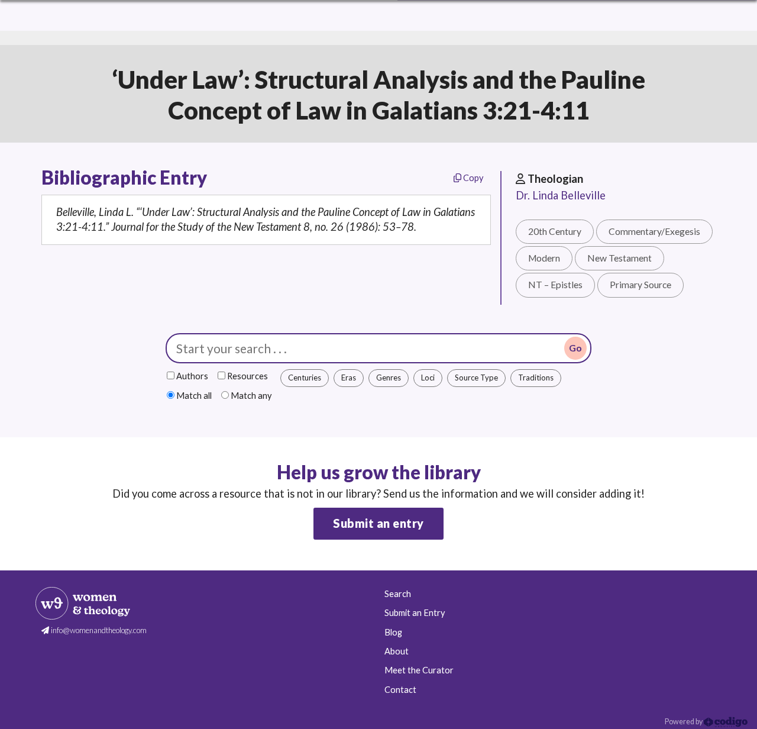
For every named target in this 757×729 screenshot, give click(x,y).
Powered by (684, 721)
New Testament (619, 258)
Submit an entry (378, 523)
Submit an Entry (414, 613)
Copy (472, 178)
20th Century (554, 231)
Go (575, 348)
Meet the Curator (419, 670)
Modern (544, 258)
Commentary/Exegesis (654, 231)
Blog (393, 632)
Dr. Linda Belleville (561, 195)
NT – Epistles (555, 284)
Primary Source (640, 284)
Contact (400, 690)
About (396, 651)
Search (397, 594)
